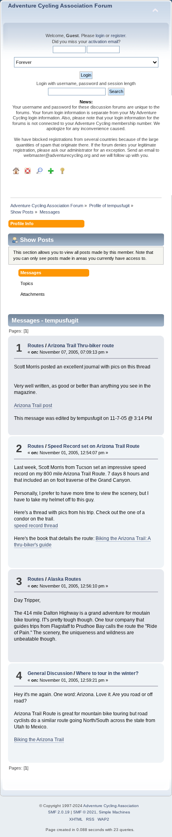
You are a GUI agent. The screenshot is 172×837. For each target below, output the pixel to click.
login (100, 35)
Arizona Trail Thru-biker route (81, 345)
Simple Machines (114, 812)
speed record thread (36, 525)
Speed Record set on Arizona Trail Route (94, 446)
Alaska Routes (64, 579)
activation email (103, 41)
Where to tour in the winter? (107, 673)
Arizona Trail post (33, 405)
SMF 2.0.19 (59, 812)
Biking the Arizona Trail (39, 739)
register (118, 35)
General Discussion (50, 673)
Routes (36, 345)
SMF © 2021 (84, 812)
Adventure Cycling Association (111, 805)
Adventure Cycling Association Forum (60, 6)
